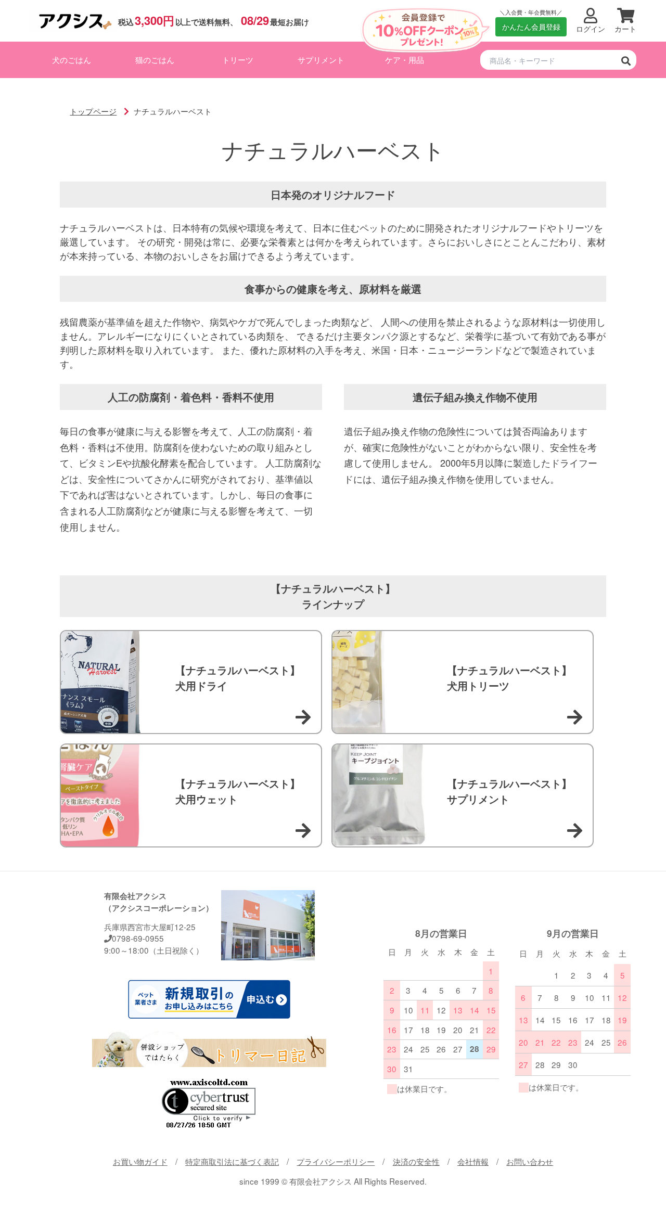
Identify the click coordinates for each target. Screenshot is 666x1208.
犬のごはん (71, 59)
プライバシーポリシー (336, 1161)
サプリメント (321, 59)
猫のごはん (154, 59)
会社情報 (473, 1161)
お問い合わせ (529, 1161)
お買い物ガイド (140, 1161)
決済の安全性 (416, 1161)
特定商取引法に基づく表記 (232, 1161)
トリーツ (237, 59)
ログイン (590, 29)
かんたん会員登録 (531, 26)
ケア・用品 (404, 59)
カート (625, 29)
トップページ (93, 111)
